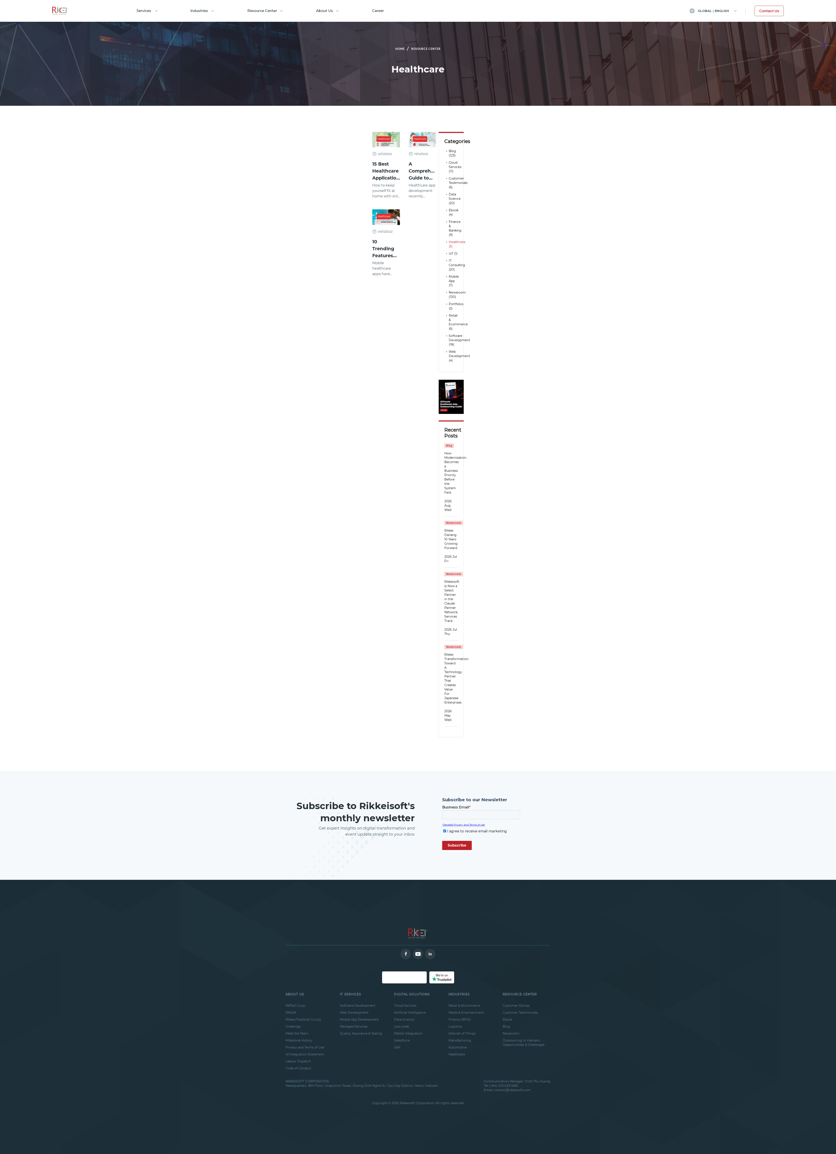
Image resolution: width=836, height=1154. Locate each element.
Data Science (404, 1019)
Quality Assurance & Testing (361, 1033)
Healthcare (384, 139)
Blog (506, 1026)
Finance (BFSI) (459, 1019)
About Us (324, 11)
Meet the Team (297, 1033)
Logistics (455, 1026)
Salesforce (402, 1040)
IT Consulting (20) (457, 265)
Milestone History (299, 1040)
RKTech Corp (295, 1006)
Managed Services (353, 1026)
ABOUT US (295, 994)
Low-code (401, 1026)
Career (378, 11)
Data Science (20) (455, 198)
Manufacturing (459, 1040)
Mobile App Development (359, 1019)
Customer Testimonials (520, 1013)
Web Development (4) (459, 356)
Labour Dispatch (298, 1061)
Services (144, 11)
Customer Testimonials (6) (458, 182)
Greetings (293, 1026)
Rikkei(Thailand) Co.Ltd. (303, 1019)
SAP (397, 1047)
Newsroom (511, 1033)
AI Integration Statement (305, 1054)
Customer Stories (516, 1006)
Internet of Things (462, 1033)
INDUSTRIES (459, 994)
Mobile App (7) (454, 281)
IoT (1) (453, 253)
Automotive (457, 1047)
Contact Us (769, 11)
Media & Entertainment (466, 1013)
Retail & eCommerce (464, 1006)
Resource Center (262, 11)
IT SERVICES (350, 994)
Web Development (354, 1013)
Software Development (357, 1006)
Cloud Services (405, 1006)
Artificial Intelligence (410, 1013)
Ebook (507, 1019)
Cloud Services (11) (455, 167)
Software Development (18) (459, 340)
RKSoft (291, 1013)
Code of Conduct (298, 1068)
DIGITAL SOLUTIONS (412, 994)
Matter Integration (408, 1033)
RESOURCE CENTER (520, 994)
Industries (199, 11)
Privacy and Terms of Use (305, 1047)
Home (400, 48)
